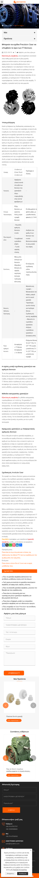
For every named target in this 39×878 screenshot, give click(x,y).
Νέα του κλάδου (19, 25)
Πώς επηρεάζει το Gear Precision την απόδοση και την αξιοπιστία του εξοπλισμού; (18, 608)
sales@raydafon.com (13, 844)
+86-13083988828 (11, 829)
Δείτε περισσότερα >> (13, 720)
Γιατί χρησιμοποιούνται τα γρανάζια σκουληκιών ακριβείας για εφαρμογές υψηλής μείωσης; (18, 583)
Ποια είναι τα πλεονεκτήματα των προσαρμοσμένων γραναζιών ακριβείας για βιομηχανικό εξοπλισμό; (16, 595)
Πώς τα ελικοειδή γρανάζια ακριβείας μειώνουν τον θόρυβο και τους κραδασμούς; (19, 589)
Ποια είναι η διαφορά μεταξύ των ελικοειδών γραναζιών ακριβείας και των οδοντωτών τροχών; (18, 602)
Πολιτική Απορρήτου (20, 870)
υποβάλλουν (14, 673)
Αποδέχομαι (22, 873)
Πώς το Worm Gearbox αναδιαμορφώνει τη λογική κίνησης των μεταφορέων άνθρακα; (18, 770)
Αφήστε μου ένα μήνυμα (27, 52)
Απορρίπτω (10, 873)
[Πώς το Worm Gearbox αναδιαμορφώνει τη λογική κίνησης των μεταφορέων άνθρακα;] (19, 750)
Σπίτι (5, 25)
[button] (6, 705)
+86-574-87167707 (12, 826)
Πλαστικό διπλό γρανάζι (14, 716)
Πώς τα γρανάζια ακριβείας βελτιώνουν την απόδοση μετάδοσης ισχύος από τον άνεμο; (17, 578)
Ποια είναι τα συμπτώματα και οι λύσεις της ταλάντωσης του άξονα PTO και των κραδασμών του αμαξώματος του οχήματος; (19, 555)
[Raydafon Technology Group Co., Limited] (19, 2)
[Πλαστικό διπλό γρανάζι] (19, 697)
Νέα (11, 25)
